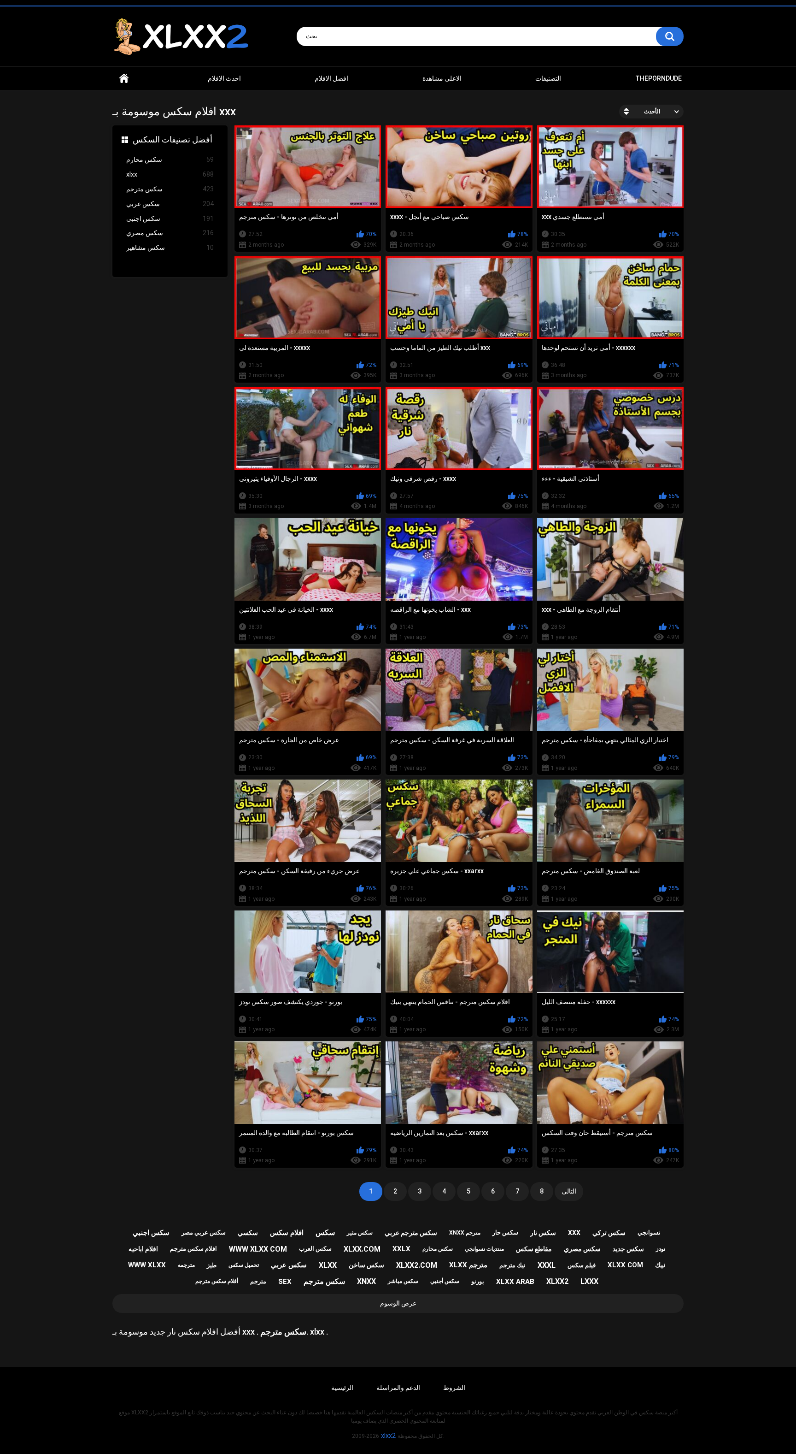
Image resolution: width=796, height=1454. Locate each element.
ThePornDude (658, 78)
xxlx (401, 1249)
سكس (325, 1232)
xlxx (170, 174)
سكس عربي (170, 203)
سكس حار (505, 1232)
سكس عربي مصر (203, 1232)
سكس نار (543, 1232)
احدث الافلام (224, 78)
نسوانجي (649, 1232)
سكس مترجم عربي (411, 1232)
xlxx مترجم (468, 1265)
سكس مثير (360, 1232)
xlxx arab (515, 1281)
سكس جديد (628, 1249)
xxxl (547, 1265)
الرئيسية (342, 1387)
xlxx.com (362, 1249)
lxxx (589, 1281)
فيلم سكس (582, 1265)
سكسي (248, 1232)
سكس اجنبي (170, 218)
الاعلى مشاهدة (442, 78)
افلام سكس (287, 1233)
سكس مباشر (403, 1281)
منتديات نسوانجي (484, 1249)
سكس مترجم (170, 189)
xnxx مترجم (464, 1232)
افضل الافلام (331, 78)
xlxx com (625, 1265)
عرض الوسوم (398, 1303)
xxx (574, 1232)
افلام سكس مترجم (193, 1248)
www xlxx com (258, 1249)
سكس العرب (315, 1248)
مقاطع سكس (534, 1249)
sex (285, 1281)
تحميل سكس (243, 1265)
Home (123, 78)
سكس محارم (170, 159)
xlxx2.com (416, 1265)
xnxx (366, 1281)
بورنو (477, 1281)
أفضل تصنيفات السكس (172, 139)
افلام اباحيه (143, 1249)
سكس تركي (609, 1232)
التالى (569, 1191)
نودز (660, 1249)
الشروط (454, 1387)
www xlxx (147, 1265)
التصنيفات (548, 78)
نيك (660, 1265)
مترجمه (186, 1265)
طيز (212, 1265)
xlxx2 (557, 1281)
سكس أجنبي (444, 1281)
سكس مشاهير (170, 247)
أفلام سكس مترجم (216, 1281)
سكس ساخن (366, 1265)
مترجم (258, 1281)
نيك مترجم (512, 1265)
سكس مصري (170, 232)
